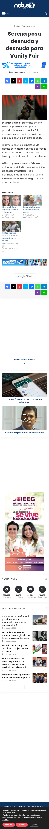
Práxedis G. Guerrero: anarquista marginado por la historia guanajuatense (16, 635)
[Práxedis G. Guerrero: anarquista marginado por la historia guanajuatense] (40, 636)
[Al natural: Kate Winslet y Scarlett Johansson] (11, 200)
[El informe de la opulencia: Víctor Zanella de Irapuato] (40, 678)
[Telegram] (44, 80)
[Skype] (25, 80)
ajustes (5, 820)
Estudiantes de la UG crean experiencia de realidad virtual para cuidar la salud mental (14, 663)
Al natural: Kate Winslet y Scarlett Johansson (10, 210)
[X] (13, 80)
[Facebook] (7, 80)
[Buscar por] (45, 13)
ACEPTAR (8, 825)
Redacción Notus (18, 72)
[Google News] (24, 276)
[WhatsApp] (38, 80)
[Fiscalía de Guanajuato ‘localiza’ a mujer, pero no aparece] (40, 649)
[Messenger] (31, 80)
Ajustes (34, 825)
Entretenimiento (28, 26)
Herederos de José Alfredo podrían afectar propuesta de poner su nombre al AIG (16, 621)
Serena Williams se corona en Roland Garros (31, 210)
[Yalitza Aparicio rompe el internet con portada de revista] (11, 226)
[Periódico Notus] (24, 5)
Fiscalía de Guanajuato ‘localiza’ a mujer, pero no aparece (15, 648)
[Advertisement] (24, 325)
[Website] (24, 364)
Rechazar (22, 825)
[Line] (44, 86)
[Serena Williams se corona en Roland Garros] (32, 200)
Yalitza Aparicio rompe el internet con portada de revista (10, 237)
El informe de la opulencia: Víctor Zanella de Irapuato (16, 676)
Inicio (17, 26)
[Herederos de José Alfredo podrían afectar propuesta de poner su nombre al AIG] (40, 620)
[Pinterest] (19, 80)
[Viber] (38, 86)
